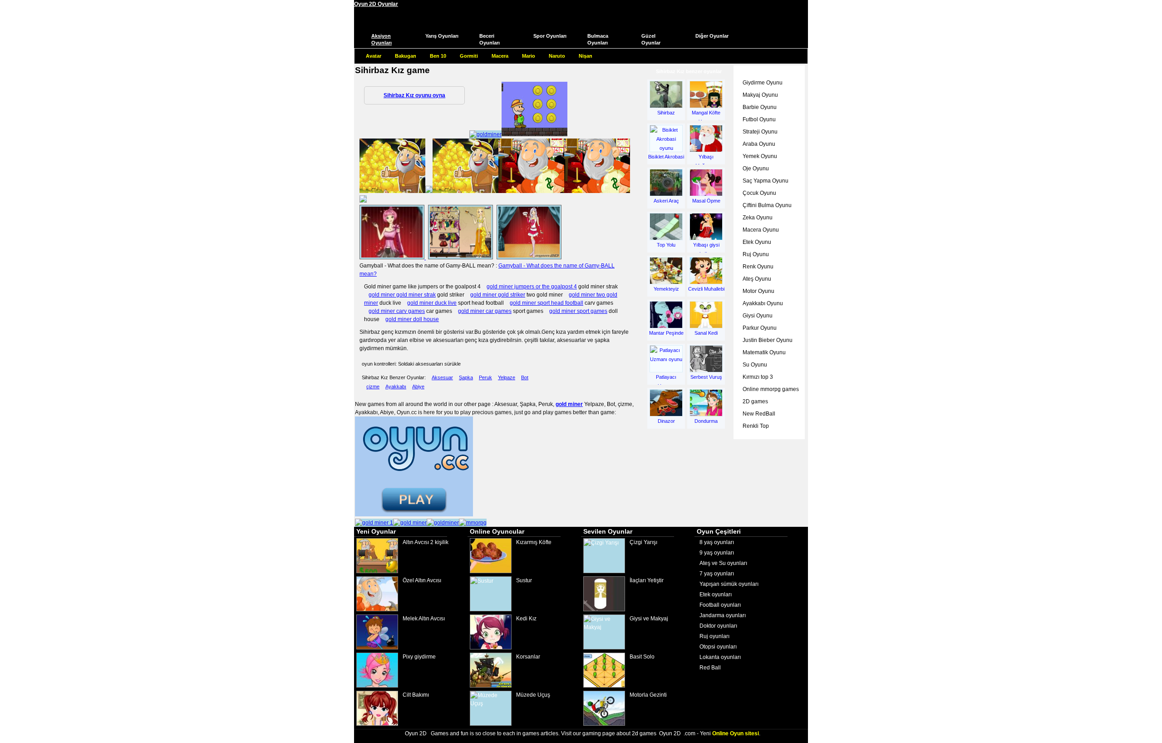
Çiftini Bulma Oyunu (767, 205)
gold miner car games (485, 311)
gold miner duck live (432, 303)
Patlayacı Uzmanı (666, 380)
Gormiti (469, 56)
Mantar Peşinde (666, 333)
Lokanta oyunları (720, 657)
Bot (524, 377)
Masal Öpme (706, 200)
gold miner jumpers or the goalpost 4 (532, 286)
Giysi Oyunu (758, 315)
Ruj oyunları (714, 636)
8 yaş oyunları (716, 542)
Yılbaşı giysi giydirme (706, 248)
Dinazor (666, 421)
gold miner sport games (578, 311)
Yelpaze (506, 377)
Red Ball (710, 667)
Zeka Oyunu (758, 217)
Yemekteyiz (666, 289)
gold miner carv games (397, 311)
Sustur (524, 580)
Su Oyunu (755, 365)
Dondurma (706, 421)
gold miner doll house (412, 319)
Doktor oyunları (718, 626)
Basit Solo (642, 657)
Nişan (585, 56)
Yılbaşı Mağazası (706, 160)
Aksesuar (442, 377)
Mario (528, 56)
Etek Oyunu (757, 242)
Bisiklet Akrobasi (666, 156)
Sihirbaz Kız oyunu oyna (414, 95)
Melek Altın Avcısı (424, 618)
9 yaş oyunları (716, 553)
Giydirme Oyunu (763, 82)
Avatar (373, 56)
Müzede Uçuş (533, 695)
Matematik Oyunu (764, 352)
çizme (372, 386)
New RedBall (759, 414)
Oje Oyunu (756, 168)
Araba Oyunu (759, 144)
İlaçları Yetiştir (647, 580)
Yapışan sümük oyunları (728, 584)
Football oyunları (720, 605)
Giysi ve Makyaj (649, 618)
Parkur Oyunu (760, 328)
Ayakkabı (395, 386)
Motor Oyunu (758, 291)
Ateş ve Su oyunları (723, 563)
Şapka (466, 377)
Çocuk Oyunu (759, 193)
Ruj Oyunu (756, 254)
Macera (500, 56)
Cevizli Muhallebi (706, 289)
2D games (755, 401)
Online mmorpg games (771, 389)
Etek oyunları (715, 594)
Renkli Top (756, 426)
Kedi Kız (526, 618)
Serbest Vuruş (706, 377)
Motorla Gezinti (648, 695)
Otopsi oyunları (718, 647)
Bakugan (405, 56)
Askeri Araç (666, 200)
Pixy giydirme (419, 657)
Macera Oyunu (761, 230)
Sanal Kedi (706, 333)
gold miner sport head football (546, 303)
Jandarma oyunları (722, 615)
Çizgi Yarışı (643, 542)
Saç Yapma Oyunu (765, 181)
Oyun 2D (416, 733)
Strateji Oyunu (760, 132)
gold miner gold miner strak (402, 295)
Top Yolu (666, 245)
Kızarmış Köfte (533, 542)
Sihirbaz (666, 112)
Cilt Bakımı (416, 695)
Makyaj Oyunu (760, 95)
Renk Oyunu (758, 266)
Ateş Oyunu (757, 279)
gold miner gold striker (497, 295)
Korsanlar (528, 657)
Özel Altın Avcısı (422, 580)
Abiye (418, 386)
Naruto (557, 56)
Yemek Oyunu (760, 156)
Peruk (485, 377)
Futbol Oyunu (759, 119)
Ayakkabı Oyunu (763, 303)
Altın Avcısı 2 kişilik (425, 542)
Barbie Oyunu (760, 107)
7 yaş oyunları (716, 573)
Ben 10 (438, 56)
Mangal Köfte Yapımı (706, 116)
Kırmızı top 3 (758, 377)
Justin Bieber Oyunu (768, 340)
